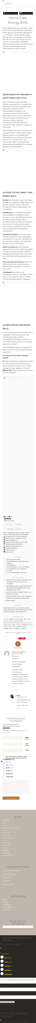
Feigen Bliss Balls (26, 350)
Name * (2, 986)
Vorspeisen (6, 853)
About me (6, 820)
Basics (5, 825)
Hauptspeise (7, 907)
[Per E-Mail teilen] (29, 638)
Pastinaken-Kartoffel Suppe (9, 874)
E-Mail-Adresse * (5, 994)
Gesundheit (7, 835)
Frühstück (6, 833)
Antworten (14, 690)
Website (27, 750)
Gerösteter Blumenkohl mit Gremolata (12, 870)
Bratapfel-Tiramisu (7, 877)
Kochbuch (6, 845)
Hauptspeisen (8, 838)
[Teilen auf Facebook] (6, 638)
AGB (4, 823)
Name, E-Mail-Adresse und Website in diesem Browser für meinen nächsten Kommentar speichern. (16, 758)
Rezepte (6, 850)
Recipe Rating (27, 738)
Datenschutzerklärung (11, 828)
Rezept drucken (27, 13)
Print (6, 517)
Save (22, 638)
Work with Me (7, 855)
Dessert (5, 830)
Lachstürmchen (6, 881)
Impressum (7, 843)
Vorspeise (6, 909)
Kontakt (5, 848)
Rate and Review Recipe (7, 1002)
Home (5, 840)
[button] (4, 519)
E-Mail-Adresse (27, 745)
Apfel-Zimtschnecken (8, 884)
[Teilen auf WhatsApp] (14, 638)
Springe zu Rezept (11, 13)
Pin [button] (11, 517)
